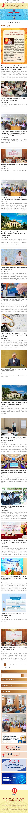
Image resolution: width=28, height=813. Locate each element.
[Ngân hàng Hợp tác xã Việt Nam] (14, 747)
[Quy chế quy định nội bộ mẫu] (14, 778)
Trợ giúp (14, 2)
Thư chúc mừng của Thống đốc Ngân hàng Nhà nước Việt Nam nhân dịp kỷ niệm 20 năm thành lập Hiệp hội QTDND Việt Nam (14, 67)
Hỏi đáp (9, 754)
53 (9, 667)
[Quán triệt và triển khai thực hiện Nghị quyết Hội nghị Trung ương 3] (14, 358)
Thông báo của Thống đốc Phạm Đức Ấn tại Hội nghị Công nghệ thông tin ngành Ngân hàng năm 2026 (14, 233)
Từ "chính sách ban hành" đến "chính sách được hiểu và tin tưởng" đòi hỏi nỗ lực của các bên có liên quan (14, 439)
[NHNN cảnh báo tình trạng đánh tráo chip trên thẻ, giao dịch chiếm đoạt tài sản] (14, 290)
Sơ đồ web (19, 2)
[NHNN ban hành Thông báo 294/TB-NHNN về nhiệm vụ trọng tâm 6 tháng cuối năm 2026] (14, 392)
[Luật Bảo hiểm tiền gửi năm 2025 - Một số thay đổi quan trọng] (14, 602)
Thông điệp (6, 2)
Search (22, 675)
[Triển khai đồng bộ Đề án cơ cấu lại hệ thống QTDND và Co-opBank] (14, 637)
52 (5, 667)
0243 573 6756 (13, 755)
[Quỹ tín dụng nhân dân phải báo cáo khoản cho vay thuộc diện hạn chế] (14, 88)
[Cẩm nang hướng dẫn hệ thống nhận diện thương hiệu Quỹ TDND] (14, 765)
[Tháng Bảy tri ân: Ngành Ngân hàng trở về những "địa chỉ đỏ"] (14, 496)
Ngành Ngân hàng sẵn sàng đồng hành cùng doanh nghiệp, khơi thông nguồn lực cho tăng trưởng (14, 578)
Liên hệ (10, 2)
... (2, 667)
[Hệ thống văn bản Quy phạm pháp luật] (14, 737)
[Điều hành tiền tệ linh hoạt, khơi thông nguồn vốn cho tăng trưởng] (14, 257)
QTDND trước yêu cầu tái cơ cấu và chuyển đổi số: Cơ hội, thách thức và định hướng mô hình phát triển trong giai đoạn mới (14, 133)
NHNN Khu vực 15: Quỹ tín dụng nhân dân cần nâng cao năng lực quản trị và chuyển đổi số (14, 542)
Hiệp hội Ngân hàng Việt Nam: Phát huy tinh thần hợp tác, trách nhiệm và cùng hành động (14, 472)
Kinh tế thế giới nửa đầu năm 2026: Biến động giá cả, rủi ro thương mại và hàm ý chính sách (14, 335)
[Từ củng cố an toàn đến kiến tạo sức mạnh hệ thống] (14, 155)
